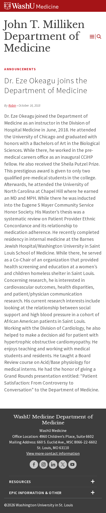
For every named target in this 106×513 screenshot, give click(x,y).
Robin (12, 105)
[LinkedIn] (53, 464)
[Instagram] (43, 464)
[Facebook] (34, 464)
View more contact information (53, 453)
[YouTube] (72, 464)
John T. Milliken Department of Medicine (44, 36)
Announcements (20, 69)
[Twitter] (62, 464)
